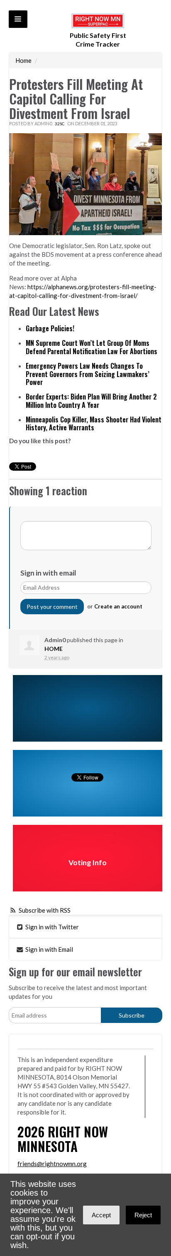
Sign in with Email (48, 949)
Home (23, 60)
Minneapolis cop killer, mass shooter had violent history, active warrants (93, 424)
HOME (53, 648)
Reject (143, 1215)
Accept (101, 1215)
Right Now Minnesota (62, 1139)
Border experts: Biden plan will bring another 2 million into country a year (91, 401)
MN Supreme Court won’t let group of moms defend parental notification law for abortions (91, 347)
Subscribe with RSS (45, 910)
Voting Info (87, 862)
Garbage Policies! (50, 328)
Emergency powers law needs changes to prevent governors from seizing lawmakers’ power (87, 374)
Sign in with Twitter (51, 927)
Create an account (118, 606)
